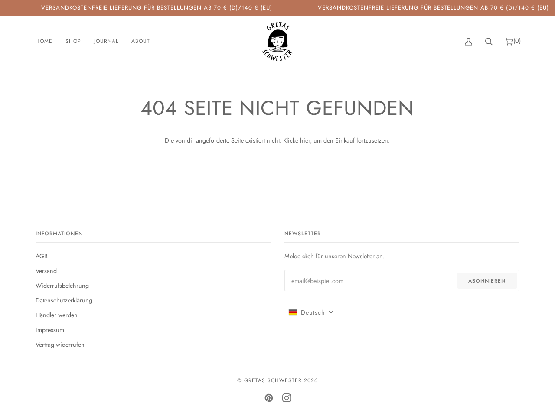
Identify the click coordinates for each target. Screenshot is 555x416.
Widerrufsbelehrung (62, 285)
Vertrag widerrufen (60, 344)
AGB (42, 256)
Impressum (50, 329)
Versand (46, 270)
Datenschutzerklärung (64, 300)
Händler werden (57, 315)
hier (305, 140)
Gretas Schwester (273, 380)
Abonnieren (487, 281)
